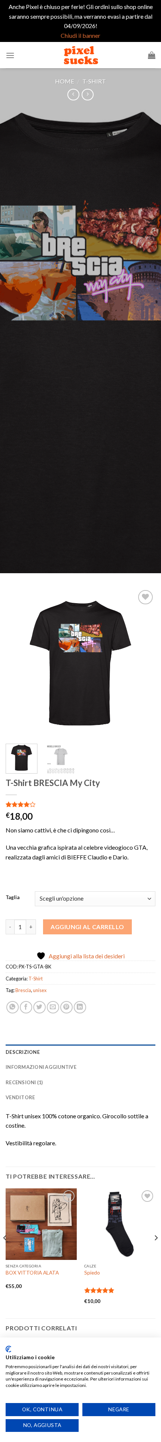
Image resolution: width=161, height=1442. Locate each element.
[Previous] (18, 663)
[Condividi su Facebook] (26, 1007)
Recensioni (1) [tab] (24, 1082)
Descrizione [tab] (23, 1052)
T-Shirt (94, 81)
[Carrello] (151, 55)
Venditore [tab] (20, 1097)
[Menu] (10, 55)
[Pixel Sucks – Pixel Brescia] (80, 55)
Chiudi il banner (80, 35)
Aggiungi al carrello (87, 926)
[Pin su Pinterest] (66, 1007)
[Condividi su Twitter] (39, 1007)
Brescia (23, 990)
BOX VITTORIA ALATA (32, 1273)
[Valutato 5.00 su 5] (99, 1290)
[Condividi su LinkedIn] (80, 1007)
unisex (39, 990)
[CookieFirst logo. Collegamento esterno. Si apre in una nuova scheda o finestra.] (8, 1349)
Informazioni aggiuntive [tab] (41, 1067)
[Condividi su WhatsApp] (12, 1007)
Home (64, 81)
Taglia (12, 897)
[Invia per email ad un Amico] (53, 1007)
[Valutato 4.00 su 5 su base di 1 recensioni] (80, 804)
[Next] (143, 663)
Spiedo (92, 1273)
